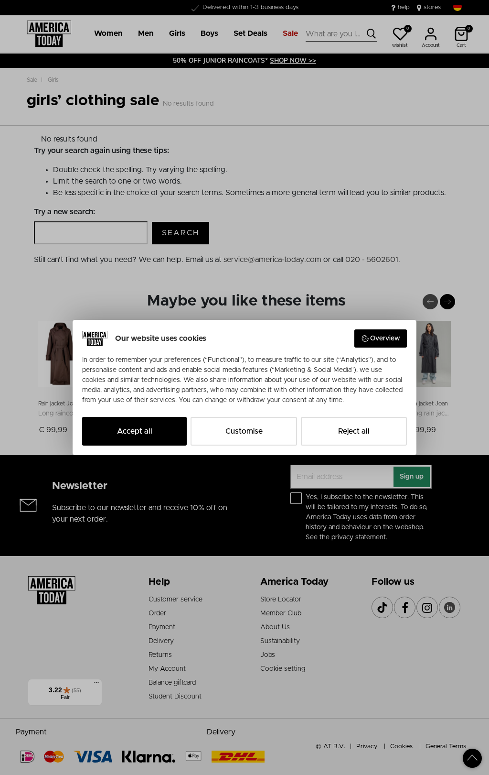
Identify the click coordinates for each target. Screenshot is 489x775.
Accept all (134, 431)
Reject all (354, 431)
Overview (385, 338)
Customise (244, 431)
